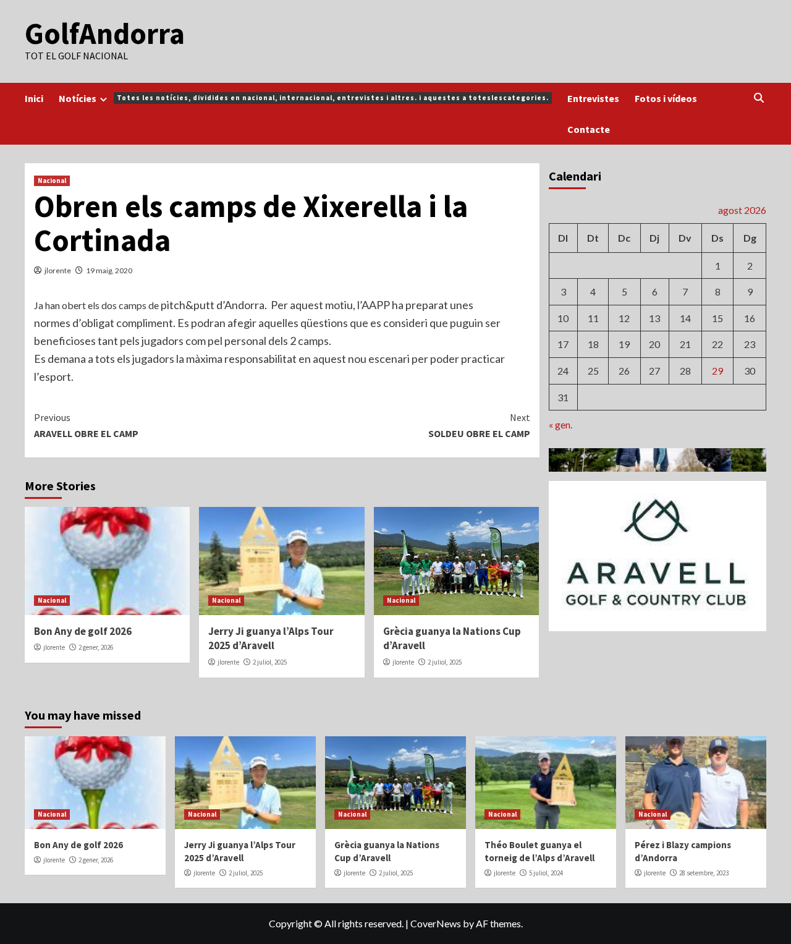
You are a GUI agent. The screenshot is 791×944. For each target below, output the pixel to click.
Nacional (52, 180)
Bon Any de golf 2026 (83, 631)
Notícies (304, 98)
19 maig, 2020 (109, 270)
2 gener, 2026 (95, 647)
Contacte (588, 129)
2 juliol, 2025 (270, 662)
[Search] (758, 98)
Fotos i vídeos (666, 98)
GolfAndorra (105, 33)
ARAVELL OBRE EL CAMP (86, 425)
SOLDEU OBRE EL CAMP (479, 425)
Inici (34, 98)
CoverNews (435, 923)
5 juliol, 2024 (546, 873)
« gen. (560, 424)
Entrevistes (593, 98)
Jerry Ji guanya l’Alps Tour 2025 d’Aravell (271, 638)
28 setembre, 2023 (704, 873)
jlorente (57, 270)
